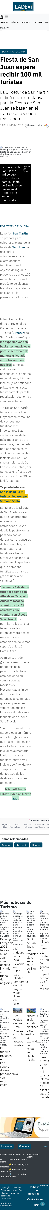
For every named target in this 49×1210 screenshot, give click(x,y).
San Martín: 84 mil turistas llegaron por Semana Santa (14, 496)
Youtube (22, 1174)
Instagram (23, 1164)
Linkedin (22, 1169)
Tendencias (14, 1154)
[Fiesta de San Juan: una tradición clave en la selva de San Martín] (31, 923)
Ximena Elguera (17, 226)
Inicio (5, 51)
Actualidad (18, 51)
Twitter (21, 1154)
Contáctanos (35, 1199)
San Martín (20, 233)
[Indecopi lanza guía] (17, 930)
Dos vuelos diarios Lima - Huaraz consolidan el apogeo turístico (20, 1030)
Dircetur (18, 333)
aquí (15, 798)
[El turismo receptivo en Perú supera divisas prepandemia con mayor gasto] (4, 1027)
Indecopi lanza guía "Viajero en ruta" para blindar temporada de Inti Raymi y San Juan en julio (20, 978)
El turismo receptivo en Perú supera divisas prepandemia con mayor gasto (9, 1066)
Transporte (5, 1176)
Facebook (22, 1159)
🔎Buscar (12, 1175)
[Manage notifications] (42, 1204)
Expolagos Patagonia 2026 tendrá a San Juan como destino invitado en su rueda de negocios (7, 961)
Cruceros (13, 1159)
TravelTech (37, 22)
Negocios (26, 22)
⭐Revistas (14, 1169)
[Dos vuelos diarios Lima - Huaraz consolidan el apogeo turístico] (17, 1010)
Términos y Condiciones (6, 1204)
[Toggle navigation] (5, 17)
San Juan (18, 247)
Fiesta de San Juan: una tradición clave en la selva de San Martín (32, 955)
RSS (36, 1205)
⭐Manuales (15, 1164)
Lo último (15, 22)
